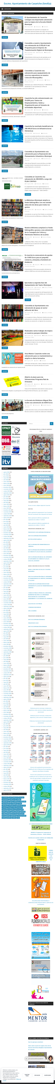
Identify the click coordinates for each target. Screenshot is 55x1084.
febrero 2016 (6, 710)
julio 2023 (5, 542)
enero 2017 (6, 690)
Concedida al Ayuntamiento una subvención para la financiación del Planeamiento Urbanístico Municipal (38, 153)
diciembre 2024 (7, 510)
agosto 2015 (6, 722)
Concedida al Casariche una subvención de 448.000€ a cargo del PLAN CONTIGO (38, 179)
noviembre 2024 (7, 512)
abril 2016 (5, 707)
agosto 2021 (6, 585)
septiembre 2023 (7, 538)
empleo (12, 809)
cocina (19, 803)
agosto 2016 (6, 699)
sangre (7, 815)
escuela (17, 809)
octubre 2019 (6, 627)
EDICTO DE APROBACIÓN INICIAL (36, 619)
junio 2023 (5, 544)
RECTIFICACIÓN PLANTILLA (35, 539)
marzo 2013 (6, 777)
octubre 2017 (6, 672)
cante (10, 801)
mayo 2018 (6, 659)
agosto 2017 (6, 676)
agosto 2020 (6, 608)
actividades (5, 797)
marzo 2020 (6, 618)
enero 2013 (6, 780)
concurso (11, 805)
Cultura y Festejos (48, 209)
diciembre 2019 (7, 623)
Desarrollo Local (46, 158)
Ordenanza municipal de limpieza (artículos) (40, 726)
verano (14, 817)
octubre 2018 (6, 650)
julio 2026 (5, 474)
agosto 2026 (6, 472)
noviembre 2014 (7, 739)
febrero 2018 (6, 665)
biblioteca (12, 799)
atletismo (21, 797)
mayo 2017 (6, 682)
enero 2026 (6, 485)
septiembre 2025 (7, 493)
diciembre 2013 (7, 760)
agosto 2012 (6, 790)
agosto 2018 (6, 654)
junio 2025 (6, 498)
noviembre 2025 (7, 489)
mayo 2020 (6, 614)
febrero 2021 (6, 597)
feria (22, 809)
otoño (3, 813)
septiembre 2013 (7, 765)
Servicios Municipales (35, 289)
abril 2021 (5, 593)
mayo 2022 (6, 568)
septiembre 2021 (7, 584)
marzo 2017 (6, 686)
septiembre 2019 (7, 629)
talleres (24, 815)
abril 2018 (5, 661)
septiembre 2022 (7, 561)
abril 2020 (5, 616)
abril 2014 (5, 752)
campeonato (5, 801)
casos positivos (6, 803)
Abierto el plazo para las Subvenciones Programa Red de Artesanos (36, 379)
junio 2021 (5, 589)
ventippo (9, 817)
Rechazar (37, 1075)
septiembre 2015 (7, 720)
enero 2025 (6, 508)
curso (14, 807)
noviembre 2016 (7, 693)
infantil (9, 811)
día (9, 809)
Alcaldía (45, 335)
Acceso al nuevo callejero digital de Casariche (39, 505)
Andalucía (15, 797)
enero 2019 (6, 644)
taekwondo (13, 815)
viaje (18, 817)
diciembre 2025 (7, 487)
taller (18, 815)
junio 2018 (5, 657)
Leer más (5, 37)
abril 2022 (5, 570)
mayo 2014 (6, 750)
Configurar (47, 1075)
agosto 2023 (6, 540)
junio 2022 (5, 566)
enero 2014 (6, 758)
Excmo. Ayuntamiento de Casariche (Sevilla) (27, 3)
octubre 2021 (6, 582)
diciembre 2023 (7, 532)
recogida (15, 813)
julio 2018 (5, 655)
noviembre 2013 (7, 761)
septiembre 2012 (7, 788)
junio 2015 (5, 725)
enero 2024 (6, 531)
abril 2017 (5, 684)
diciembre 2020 (7, 601)
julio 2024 (5, 519)
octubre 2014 (6, 741)
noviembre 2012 (7, 784)
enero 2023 (6, 553)
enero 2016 (6, 712)
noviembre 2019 (7, 625)
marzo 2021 (6, 595)
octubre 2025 (6, 491)
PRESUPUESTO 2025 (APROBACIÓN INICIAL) (39, 532)
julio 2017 (5, 678)
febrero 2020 (6, 619)
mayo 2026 (6, 478)
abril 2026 (5, 479)
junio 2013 (5, 771)
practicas (38, 384)
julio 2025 (5, 496)
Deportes (49, 405)
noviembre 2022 (7, 557)
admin (37, 360)
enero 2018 (6, 667)
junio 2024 (6, 521)
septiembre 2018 (7, 652)
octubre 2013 (6, 763)
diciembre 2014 (7, 737)
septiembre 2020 (7, 606)
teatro (3, 817)
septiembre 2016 (7, 697)
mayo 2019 (6, 637)
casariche (16, 801)
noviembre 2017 (7, 671)
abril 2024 (5, 525)
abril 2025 (5, 502)
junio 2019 (5, 635)
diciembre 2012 (7, 782)
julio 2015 (5, 724)
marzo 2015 (6, 731)
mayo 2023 (6, 546)
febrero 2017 (6, 688)
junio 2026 (6, 476)
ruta (3, 815)
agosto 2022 (6, 563)
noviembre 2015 (7, 716)
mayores (18, 811)
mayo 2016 (6, 705)
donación (4, 809)
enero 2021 (6, 599)
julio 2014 (5, 746)
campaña (19, 799)
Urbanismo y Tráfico (29, 337)
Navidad (23, 811)
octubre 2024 (6, 513)
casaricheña (23, 801)
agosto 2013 (6, 767)
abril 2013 (5, 775)
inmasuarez (38, 26)
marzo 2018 (6, 663)
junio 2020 (6, 612)
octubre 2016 (6, 695)
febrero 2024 (6, 529)
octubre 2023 (6, 536)
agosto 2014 (6, 744)
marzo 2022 (6, 572)
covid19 (4, 807)
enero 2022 (6, 576)
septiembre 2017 (7, 674)
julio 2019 (5, 633)
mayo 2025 (6, 500)
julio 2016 (5, 701)
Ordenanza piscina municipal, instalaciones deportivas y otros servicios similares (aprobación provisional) (41, 710)
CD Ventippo (14, 803)
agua (10, 797)
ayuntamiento (5, 799)
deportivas (19, 807)
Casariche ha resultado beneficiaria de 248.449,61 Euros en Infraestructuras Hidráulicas (39, 128)
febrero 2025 (6, 506)
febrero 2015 (6, 733)
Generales (45, 26)
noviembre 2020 (7, 602)
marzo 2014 (6, 754)
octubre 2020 (6, 604)
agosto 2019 (6, 631)
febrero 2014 (6, 756)
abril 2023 (5, 548)
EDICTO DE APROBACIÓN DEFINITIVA (37, 535)
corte (23, 805)
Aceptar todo (27, 1075)
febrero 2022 (6, 574)
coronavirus (18, 805)
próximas (9, 813)
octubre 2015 (6, 718)
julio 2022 (5, 565)
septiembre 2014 (7, 743)
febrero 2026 (6, 483)
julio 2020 (5, 610)
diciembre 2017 (7, 669)
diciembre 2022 (7, 555)
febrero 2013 (6, 778)
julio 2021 (5, 587)
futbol (3, 811)
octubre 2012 (6, 786)
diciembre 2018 (7, 646)
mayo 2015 (6, 727)
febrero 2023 (6, 551)
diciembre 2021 (7, 578)
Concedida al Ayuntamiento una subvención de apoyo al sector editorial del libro (37, 308)
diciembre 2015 (7, 714)
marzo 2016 (6, 708)
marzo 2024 (6, 527)
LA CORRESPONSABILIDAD (36, 824)
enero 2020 (6, 621)
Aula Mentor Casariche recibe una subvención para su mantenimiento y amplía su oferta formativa (38, 356)
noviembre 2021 (7, 580)
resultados (21, 813)
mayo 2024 (6, 523)
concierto (4, 805)
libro (13, 811)
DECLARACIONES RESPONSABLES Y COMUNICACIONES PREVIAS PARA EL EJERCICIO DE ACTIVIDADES (40, 902)
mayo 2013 (6, 773)
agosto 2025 (6, 495)
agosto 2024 (6, 517)
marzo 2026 (6, 481)
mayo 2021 (6, 591)
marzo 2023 (6, 549)
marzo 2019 (6, 640)
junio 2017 (5, 680)
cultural (9, 807)
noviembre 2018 (7, 648)
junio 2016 (5, 703)
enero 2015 (6, 735)
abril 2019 (5, 638)
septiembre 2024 (7, 515)
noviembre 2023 (7, 534)
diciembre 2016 (7, 691)
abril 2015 (5, 729)
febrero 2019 (6, 642)
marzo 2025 (6, 504)
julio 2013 (5, 769)
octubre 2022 (6, 559)
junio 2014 (5, 748)
